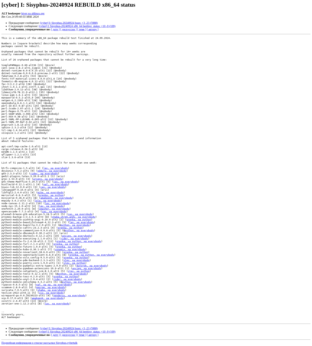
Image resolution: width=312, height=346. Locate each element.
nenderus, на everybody (69, 295)
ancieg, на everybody (76, 236)
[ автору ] (92, 29)
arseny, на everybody (47, 179)
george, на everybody (50, 287)
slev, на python (74, 263)
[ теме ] (81, 29)
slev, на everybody (77, 260)
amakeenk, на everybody (56, 198)
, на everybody (91, 241)
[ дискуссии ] (68, 29)
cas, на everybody (65, 181)
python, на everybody (75, 225)
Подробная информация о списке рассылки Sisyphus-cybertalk (39, 342)
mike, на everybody (51, 192)
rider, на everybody (44, 173)
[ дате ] (55, 29)
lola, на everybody (48, 200)
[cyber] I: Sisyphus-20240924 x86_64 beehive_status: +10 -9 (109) (77, 26)
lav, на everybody (55, 168)
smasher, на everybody (54, 208)
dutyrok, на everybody (92, 265)
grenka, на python (51, 195)
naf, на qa (43, 284)
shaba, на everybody (51, 290)
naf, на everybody (55, 184)
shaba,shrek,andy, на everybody (73, 217)
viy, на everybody (51, 292)
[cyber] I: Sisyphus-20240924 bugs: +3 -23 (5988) (69, 22)
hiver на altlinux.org (32, 13)
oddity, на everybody (52, 170)
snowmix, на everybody (70, 249)
